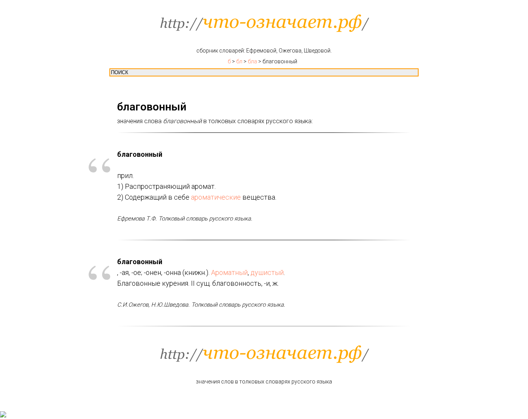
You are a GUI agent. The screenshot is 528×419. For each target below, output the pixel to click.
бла (252, 61)
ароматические (216, 197)
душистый (267, 272)
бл (239, 61)
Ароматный (229, 272)
